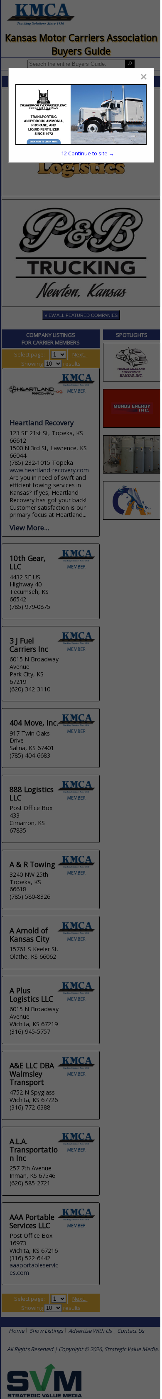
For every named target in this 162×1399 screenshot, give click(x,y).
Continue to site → (87, 153)
